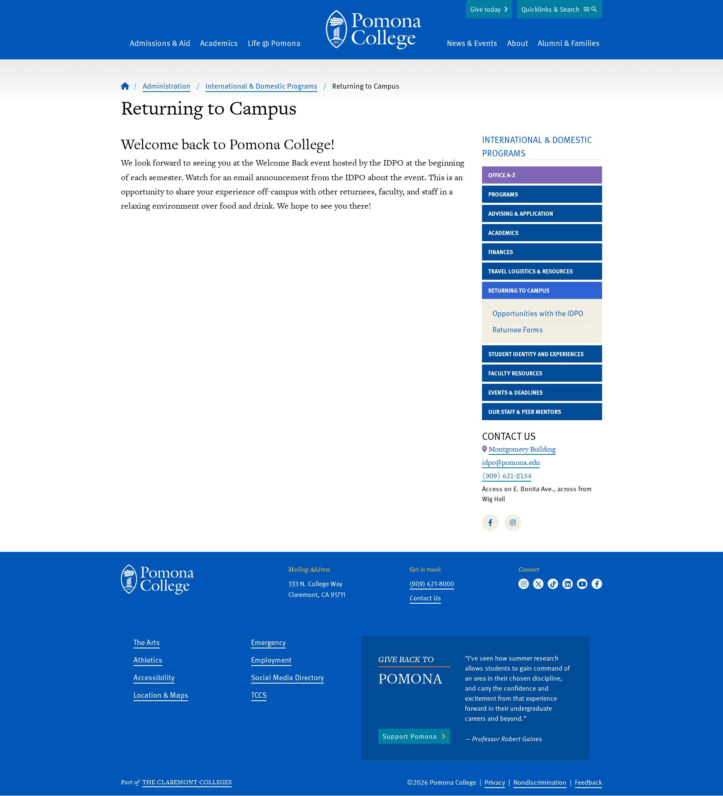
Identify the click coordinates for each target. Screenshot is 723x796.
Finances (500, 251)
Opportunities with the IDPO (537, 313)
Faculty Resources (515, 373)
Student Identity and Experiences (536, 354)
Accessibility (153, 677)
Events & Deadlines (515, 392)
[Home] (373, 29)
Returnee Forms (517, 329)
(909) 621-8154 (506, 476)
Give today (485, 9)
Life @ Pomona (274, 43)
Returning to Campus (518, 290)
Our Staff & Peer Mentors (524, 411)
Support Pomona (409, 736)
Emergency (268, 642)
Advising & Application (520, 213)
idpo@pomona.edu (511, 462)
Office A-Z (501, 175)
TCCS (259, 694)
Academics (219, 43)
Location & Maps (160, 694)
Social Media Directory (287, 677)
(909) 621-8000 (432, 584)
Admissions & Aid (160, 43)
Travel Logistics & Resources (530, 271)
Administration (166, 85)
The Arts (146, 642)
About (517, 43)
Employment (271, 659)
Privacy (495, 782)
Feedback (588, 782)
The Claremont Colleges (187, 782)
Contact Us (425, 598)
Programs (503, 194)
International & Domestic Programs (261, 85)
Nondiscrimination (540, 782)
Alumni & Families (569, 43)
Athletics (147, 659)
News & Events (472, 43)
